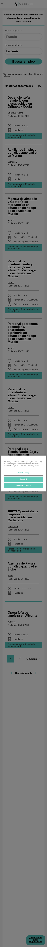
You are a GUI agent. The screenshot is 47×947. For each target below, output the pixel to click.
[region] (23, 474)
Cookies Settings (23, 473)
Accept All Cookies (23, 485)
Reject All (23, 479)
